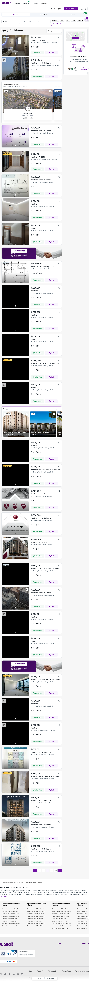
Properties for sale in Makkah (10, 913)
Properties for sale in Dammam (11, 923)
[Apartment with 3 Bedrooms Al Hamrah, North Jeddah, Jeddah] (15, 196)
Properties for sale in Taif (9, 921)
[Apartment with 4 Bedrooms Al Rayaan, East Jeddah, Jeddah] (15, 510)
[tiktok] (5, 974)
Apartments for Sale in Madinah (36, 916)
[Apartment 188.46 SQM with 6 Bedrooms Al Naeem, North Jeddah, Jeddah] (15, 696)
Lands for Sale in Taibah (59, 918)
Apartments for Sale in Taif (34, 921)
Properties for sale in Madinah (10, 916)
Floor (73, 20)
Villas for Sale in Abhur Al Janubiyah (62, 926)
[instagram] (1, 974)
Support (44, 3)
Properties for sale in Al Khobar (11, 926)
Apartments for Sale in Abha (35, 918)
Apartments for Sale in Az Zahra (61, 916)
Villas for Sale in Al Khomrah (60, 928)
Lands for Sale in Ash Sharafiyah (61, 923)
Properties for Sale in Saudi (15, 882)
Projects (35, 3)
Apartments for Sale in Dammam (36, 923)
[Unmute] (27, 589)
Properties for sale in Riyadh (10, 909)
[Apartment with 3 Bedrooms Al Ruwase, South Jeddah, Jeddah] (15, 768)
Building (80, 20)
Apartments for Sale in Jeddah (35, 911)
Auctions (26, 3)
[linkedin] (14, 974)
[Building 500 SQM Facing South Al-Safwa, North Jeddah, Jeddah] (15, 283)
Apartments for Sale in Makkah (36, 913)
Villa (62, 20)
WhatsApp (38, 52)
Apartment (55, 20)
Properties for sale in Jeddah (10, 911)
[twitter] (22, 974)
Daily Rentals (44, 14)
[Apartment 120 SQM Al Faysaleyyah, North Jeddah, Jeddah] (15, 55)
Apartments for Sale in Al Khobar (36, 926)
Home (4, 882)
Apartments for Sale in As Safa (60, 913)
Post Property (57, 9)
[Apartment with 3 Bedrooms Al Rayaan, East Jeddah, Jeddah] (15, 534)
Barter (78, 14)
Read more (3, 897)
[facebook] (9, 974)
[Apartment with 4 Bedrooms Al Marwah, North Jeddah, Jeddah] (15, 147)
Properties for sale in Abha (9, 918)
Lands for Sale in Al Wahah (59, 921)
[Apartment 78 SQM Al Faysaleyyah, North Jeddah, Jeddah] (15, 172)
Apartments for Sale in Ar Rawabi (61, 911)
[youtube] (18, 974)
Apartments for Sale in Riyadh (35, 909)
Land (67, 20)
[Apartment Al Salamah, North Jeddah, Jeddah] (15, 220)
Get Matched (84, 68)
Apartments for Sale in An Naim (61, 909)
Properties (16, 14)
